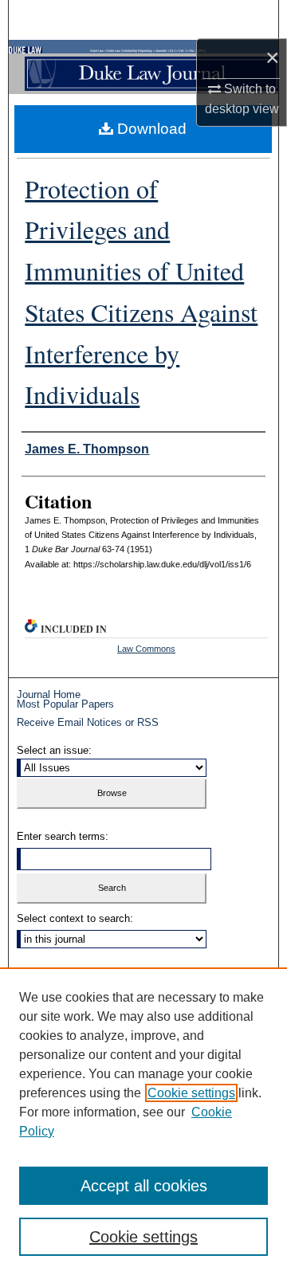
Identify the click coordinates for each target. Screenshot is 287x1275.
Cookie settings (191, 1093)
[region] (143, 1121)
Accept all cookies (144, 1186)
